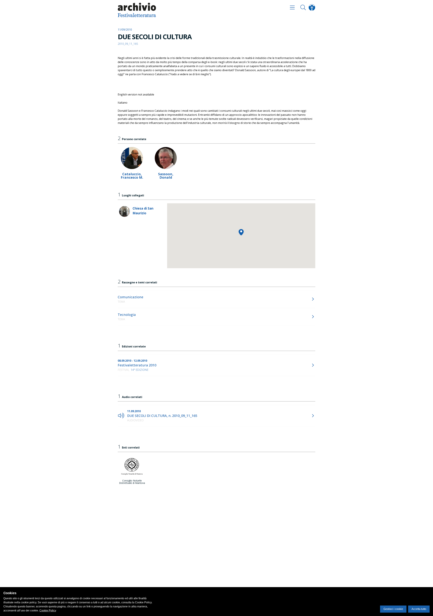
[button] (241, 232)
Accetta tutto (419, 609)
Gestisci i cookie (393, 609)
